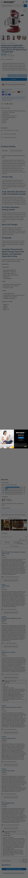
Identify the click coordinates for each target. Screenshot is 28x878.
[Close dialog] (0, 430)
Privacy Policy (25, 446)
